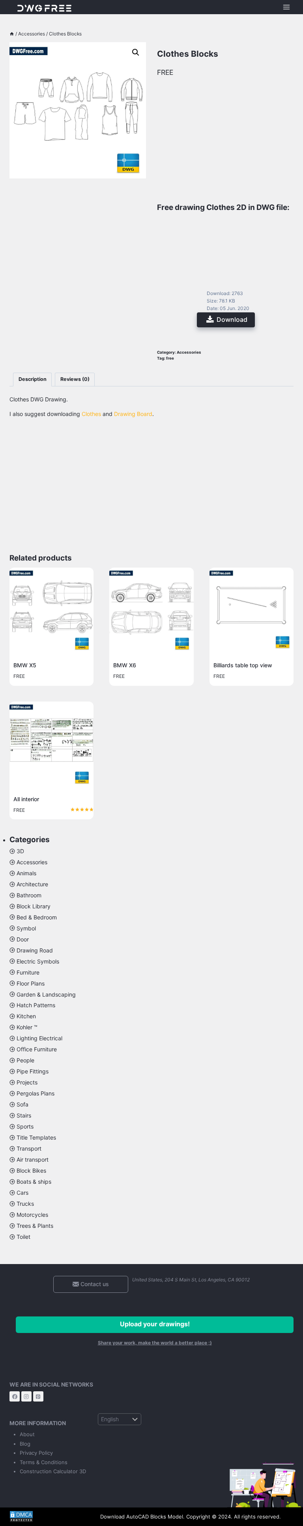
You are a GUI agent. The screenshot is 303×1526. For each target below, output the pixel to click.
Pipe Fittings (33, 1071)
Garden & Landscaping (46, 994)
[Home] (11, 34)
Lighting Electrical (39, 1038)
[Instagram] (26, 1396)
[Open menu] (286, 7)
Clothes (91, 413)
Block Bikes (31, 1170)
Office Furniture (37, 1049)
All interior (26, 799)
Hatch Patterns (36, 1005)
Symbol (26, 928)
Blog (25, 1444)
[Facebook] (14, 1396)
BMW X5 (24, 665)
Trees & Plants (35, 1225)
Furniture (28, 972)
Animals (26, 873)
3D (20, 851)
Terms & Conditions (43, 1462)
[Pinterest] (38, 1396)
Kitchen (26, 1016)
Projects (27, 1082)
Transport (29, 1148)
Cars (22, 1192)
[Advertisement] (77, 219)
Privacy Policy (36, 1453)
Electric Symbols (38, 961)
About (27, 1434)
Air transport (33, 1159)
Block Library (33, 906)
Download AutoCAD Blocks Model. (142, 1516)
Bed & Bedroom (37, 917)
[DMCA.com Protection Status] (48, 1516)
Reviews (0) (75, 379)
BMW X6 (124, 665)
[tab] (32, 379)
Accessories (189, 352)
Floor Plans (31, 983)
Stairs (24, 1115)
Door (23, 939)
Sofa (22, 1104)
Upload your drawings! (155, 1324)
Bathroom (29, 895)
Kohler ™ (27, 1027)
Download (232, 319)
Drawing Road (35, 950)
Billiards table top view (242, 665)
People (25, 1060)
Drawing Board (133, 413)
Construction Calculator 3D (53, 1471)
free (170, 358)
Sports (25, 1126)
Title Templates (36, 1137)
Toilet (23, 1236)
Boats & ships (34, 1181)
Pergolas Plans (35, 1093)
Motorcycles (32, 1214)
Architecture (32, 884)
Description (33, 379)
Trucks (25, 1203)
